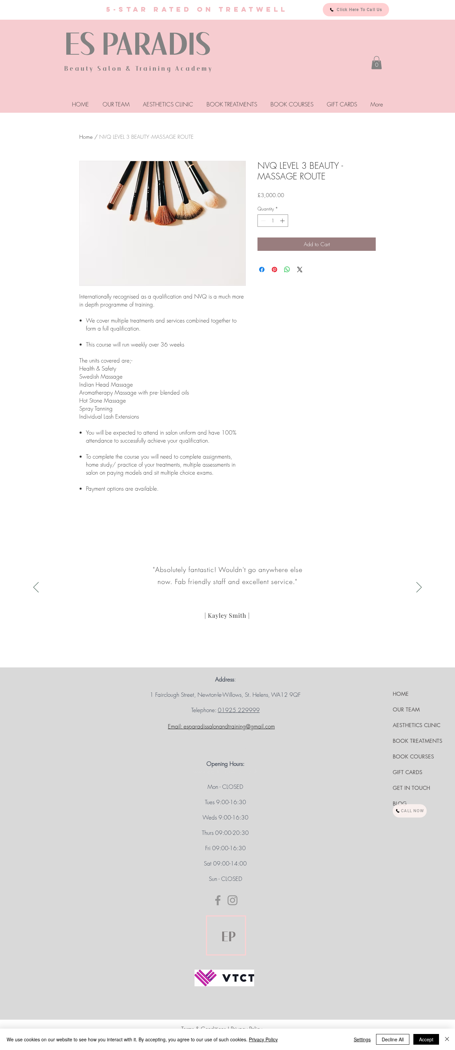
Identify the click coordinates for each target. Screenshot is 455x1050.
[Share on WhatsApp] (287, 270)
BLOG (400, 803)
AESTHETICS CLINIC (416, 725)
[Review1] (221, 654)
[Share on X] (300, 270)
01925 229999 (239, 710)
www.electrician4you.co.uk (225, 748)
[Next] (419, 587)
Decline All (393, 1039)
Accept (426, 1039)
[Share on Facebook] (262, 270)
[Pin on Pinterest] (274, 270)
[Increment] (283, 220)
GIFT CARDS (407, 772)
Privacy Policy (263, 1039)
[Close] (447, 1039)
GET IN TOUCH (411, 788)
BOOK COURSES (413, 756)
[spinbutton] (273, 220)
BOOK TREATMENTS (417, 740)
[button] (376, 62)
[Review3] (234, 654)
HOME (401, 693)
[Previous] (36, 587)
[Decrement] (262, 220)
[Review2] (227, 654)
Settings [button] (362, 1039)
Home (86, 136)
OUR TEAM (406, 709)
